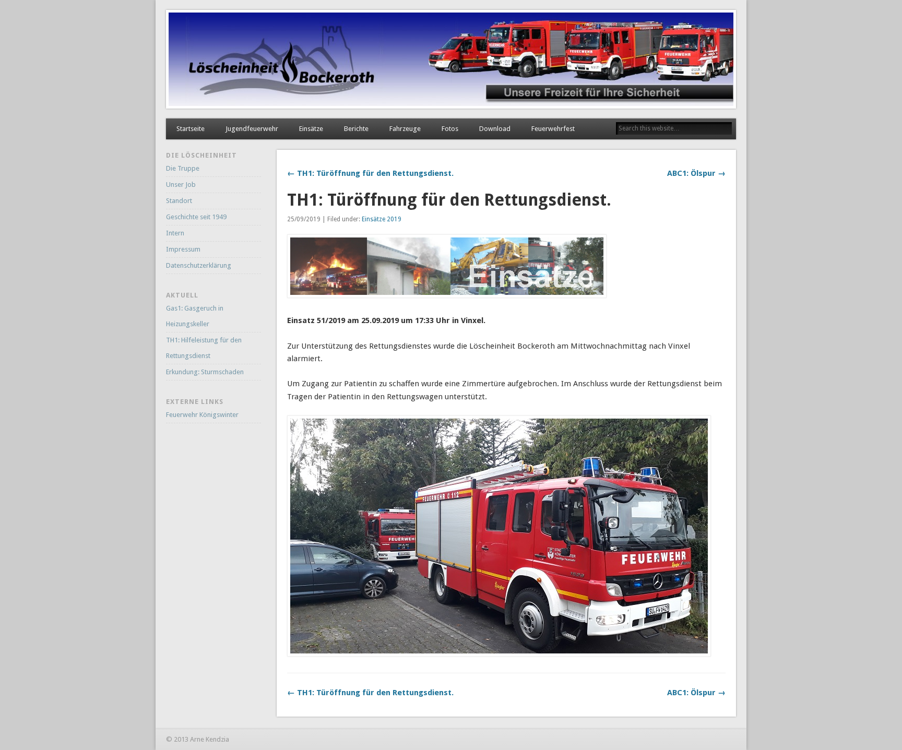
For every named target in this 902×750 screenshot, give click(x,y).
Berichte (356, 129)
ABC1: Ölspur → (696, 173)
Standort (179, 201)
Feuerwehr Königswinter (202, 415)
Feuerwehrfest (553, 129)
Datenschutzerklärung (198, 265)
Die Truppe (182, 168)
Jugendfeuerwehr (251, 129)
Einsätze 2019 (381, 219)
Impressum (183, 249)
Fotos (450, 129)
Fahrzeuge (405, 129)
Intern (175, 233)
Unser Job (181, 184)
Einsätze (311, 129)
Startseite (190, 129)
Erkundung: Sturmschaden (205, 372)
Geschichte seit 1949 (196, 217)
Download (495, 129)
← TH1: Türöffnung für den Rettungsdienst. (370, 173)
